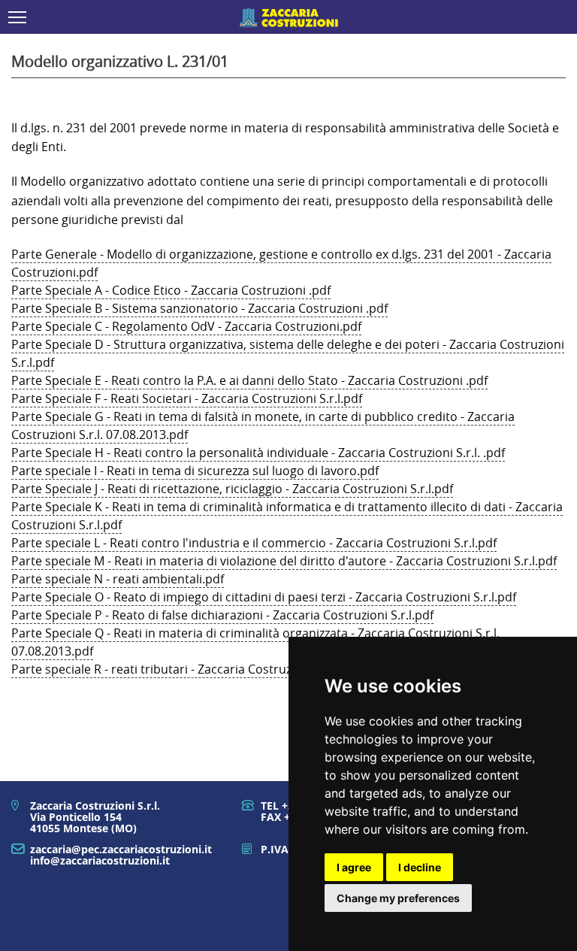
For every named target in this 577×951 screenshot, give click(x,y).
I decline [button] (419, 867)
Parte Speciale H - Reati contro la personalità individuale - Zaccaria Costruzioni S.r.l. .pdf (258, 452)
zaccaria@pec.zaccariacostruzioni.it (121, 849)
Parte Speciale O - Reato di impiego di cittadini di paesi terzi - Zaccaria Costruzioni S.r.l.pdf (263, 597)
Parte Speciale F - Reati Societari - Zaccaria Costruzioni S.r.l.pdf (186, 398)
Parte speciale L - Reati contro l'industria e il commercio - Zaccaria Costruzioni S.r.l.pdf (254, 543)
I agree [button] (354, 867)
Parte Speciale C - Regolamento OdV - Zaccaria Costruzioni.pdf (186, 326)
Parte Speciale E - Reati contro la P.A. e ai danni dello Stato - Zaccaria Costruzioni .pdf (249, 380)
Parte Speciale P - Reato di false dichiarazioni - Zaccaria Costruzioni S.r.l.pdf (222, 615)
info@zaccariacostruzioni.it (100, 860)
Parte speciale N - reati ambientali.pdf (117, 579)
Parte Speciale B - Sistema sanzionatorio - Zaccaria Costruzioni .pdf (199, 308)
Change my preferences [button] (398, 898)
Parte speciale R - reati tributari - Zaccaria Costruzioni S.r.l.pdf (184, 669)
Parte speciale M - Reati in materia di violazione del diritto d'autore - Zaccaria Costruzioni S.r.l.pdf (284, 561)
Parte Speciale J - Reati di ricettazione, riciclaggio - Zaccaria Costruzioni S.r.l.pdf (232, 488)
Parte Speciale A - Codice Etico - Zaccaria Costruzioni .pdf (171, 290)
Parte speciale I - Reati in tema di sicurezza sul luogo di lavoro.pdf (195, 470)
